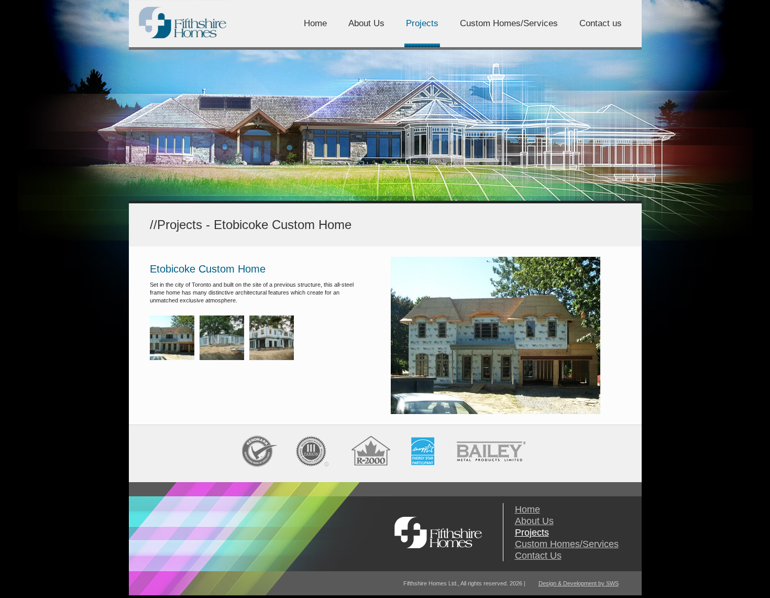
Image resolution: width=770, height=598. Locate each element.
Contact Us (538, 555)
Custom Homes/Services (567, 544)
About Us (534, 521)
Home (527, 509)
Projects (532, 532)
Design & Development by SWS (578, 583)
